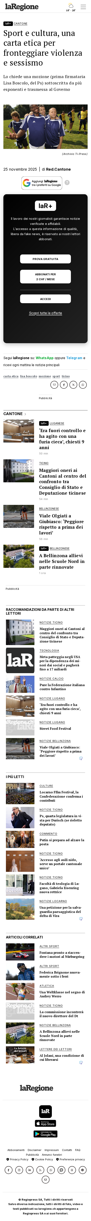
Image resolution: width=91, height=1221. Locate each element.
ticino (66, 376)
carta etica (10, 376)
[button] (8, 1170)
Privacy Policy (18, 1159)
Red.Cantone (58, 169)
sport (56, 376)
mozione (45, 376)
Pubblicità (32, 1154)
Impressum (52, 1150)
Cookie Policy (43, 1159)
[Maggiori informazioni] (67, 183)
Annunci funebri (52, 1154)
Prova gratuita (45, 259)
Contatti (67, 1150)
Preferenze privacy (72, 1159)
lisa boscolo (28, 376)
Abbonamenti (16, 1150)
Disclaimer (34, 1150)
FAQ (77, 1150)
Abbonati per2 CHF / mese (45, 277)
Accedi (45, 299)
